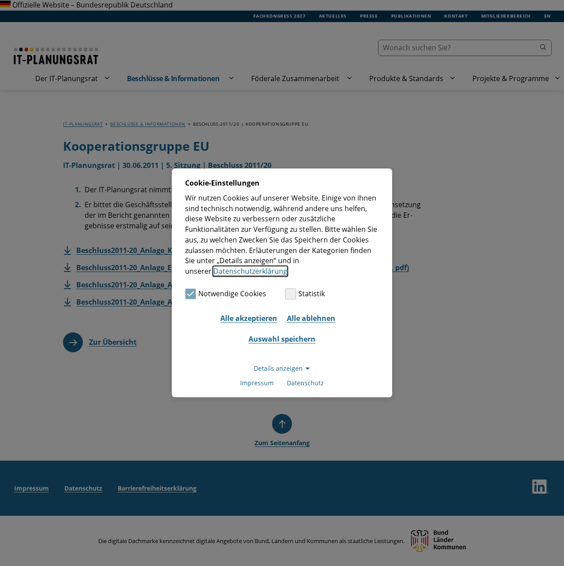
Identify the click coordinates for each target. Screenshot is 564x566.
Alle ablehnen (311, 318)
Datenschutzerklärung (250, 271)
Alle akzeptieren (248, 318)
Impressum (257, 383)
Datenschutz (305, 383)
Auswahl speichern (282, 339)
